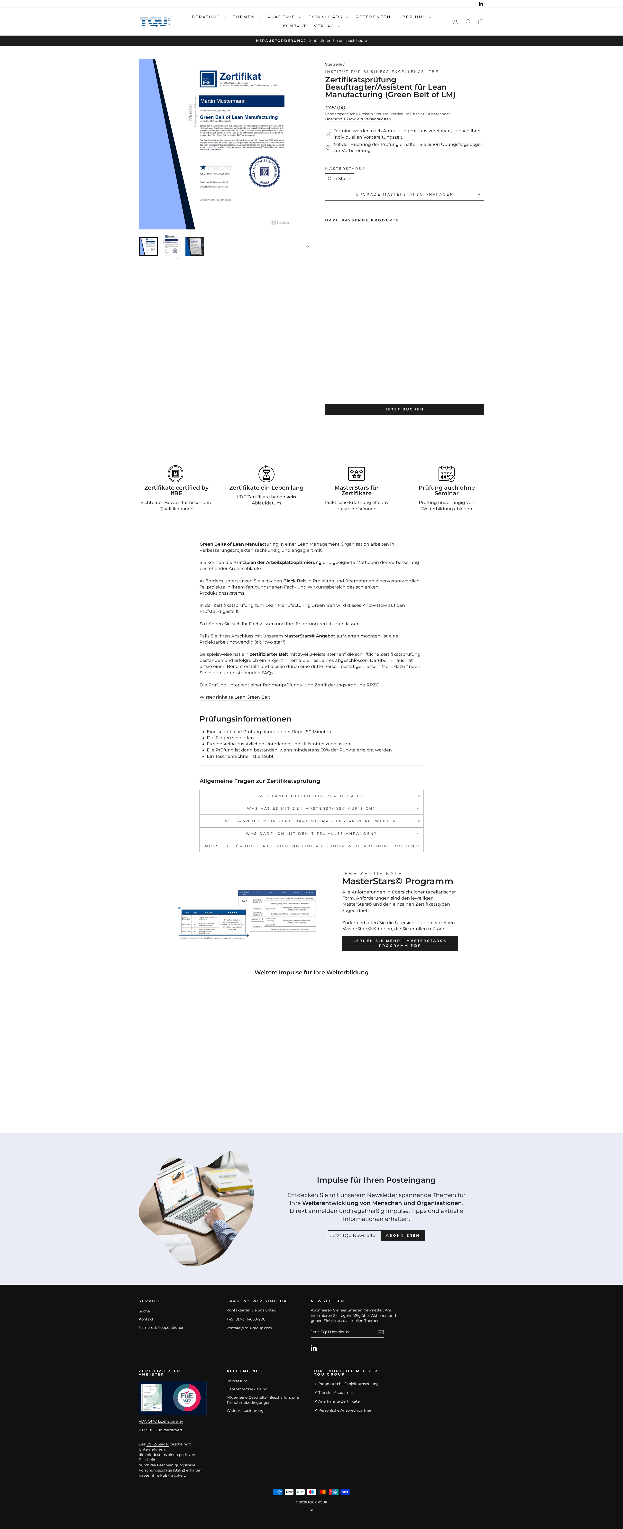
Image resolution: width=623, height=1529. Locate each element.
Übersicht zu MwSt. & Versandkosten (358, 119)
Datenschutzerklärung (247, 1389)
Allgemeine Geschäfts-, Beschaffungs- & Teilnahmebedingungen (263, 1400)
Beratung (207, 17)
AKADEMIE (282, 17)
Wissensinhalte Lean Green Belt (235, 697)
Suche (144, 1311)
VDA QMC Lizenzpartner (161, 1421)
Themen (245, 17)
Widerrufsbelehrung (245, 1410)
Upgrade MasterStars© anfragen (405, 194)
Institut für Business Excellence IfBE (382, 71)
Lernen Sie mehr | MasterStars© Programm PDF (400, 943)
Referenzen (373, 17)
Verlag (325, 26)
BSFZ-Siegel (158, 1444)
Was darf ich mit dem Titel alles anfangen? (311, 833)
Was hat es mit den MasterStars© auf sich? (311, 808)
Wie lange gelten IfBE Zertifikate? (311, 796)
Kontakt (294, 26)
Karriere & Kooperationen (161, 1327)
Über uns (413, 17)
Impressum (237, 1381)
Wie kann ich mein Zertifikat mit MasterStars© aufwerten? (311, 821)
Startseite (333, 64)
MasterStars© (345, 168)
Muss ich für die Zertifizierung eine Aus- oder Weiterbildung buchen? (311, 846)
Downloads (326, 17)
